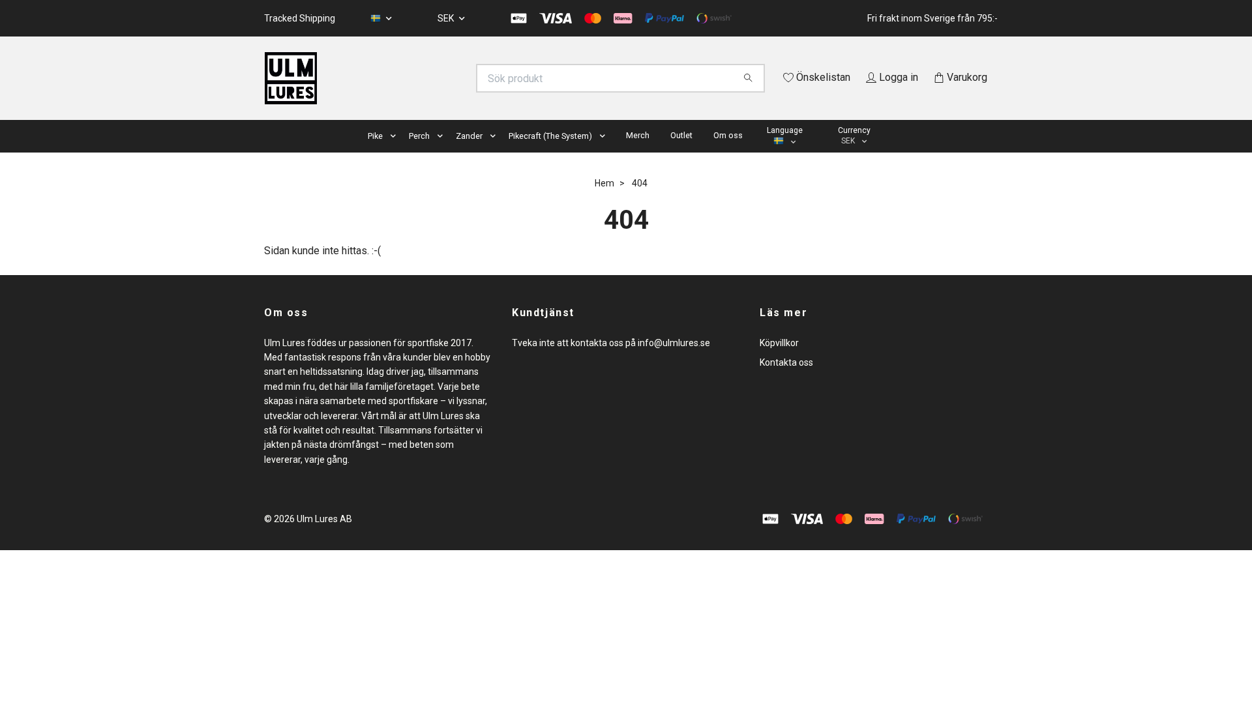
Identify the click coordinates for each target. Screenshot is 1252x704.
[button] (395, 154)
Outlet (681, 153)
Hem (604, 201)
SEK (447, 18)
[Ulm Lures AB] (445, 78)
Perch (419, 154)
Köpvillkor (779, 361)
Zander (469, 154)
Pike (375, 154)
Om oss (728, 153)
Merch (637, 153)
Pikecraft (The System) (550, 154)
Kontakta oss (786, 380)
